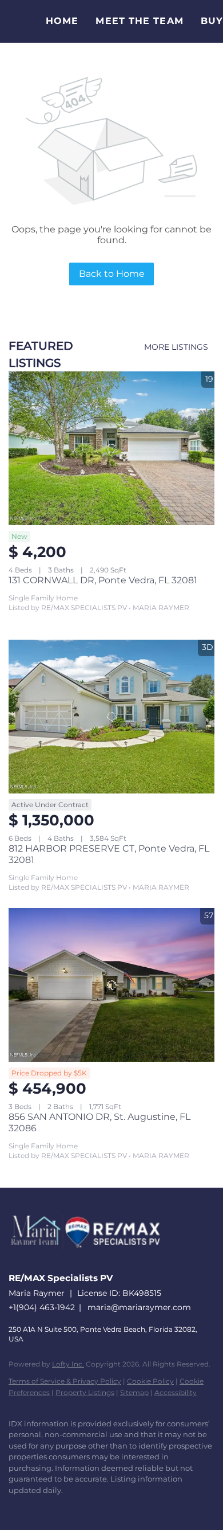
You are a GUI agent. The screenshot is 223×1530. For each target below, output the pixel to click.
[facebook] (14, 1507)
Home (62, 20)
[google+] (128, 1507)
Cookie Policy (150, 1381)
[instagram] (83, 1507)
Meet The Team (139, 20)
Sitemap (134, 1392)
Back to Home (112, 273)
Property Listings (84, 1392)
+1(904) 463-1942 (42, 1307)
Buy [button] (212, 20)
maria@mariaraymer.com (139, 1307)
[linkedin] (37, 1507)
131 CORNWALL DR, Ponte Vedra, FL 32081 (103, 580)
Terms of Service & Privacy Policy (65, 1381)
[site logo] (91, 1261)
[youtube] (106, 1507)
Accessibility (175, 1392)
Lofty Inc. (68, 1364)
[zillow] (60, 1507)
